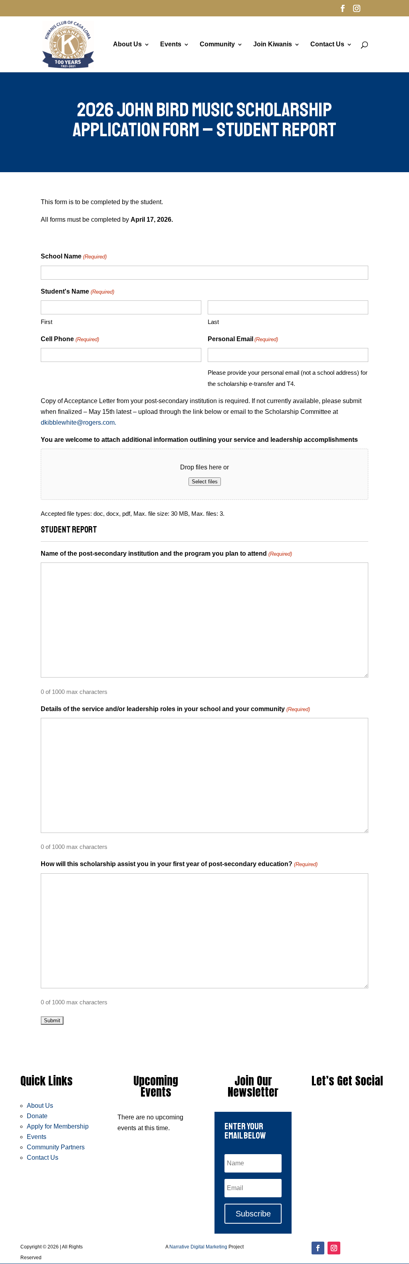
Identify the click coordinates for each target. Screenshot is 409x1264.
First (46, 321)
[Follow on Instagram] (334, 1248)
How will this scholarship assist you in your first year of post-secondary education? (179, 864)
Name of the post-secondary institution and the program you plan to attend (166, 553)
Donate (37, 1116)
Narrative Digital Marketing (198, 1247)
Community (217, 45)
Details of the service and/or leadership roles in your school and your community (175, 709)
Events (170, 45)
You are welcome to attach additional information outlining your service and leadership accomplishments (199, 439)
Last (213, 321)
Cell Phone (70, 339)
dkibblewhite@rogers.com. (78, 422)
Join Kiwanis (272, 45)
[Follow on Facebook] (318, 1248)
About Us (127, 45)
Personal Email (243, 339)
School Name (73, 256)
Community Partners (56, 1147)
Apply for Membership (58, 1126)
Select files (205, 482)
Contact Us (327, 45)
